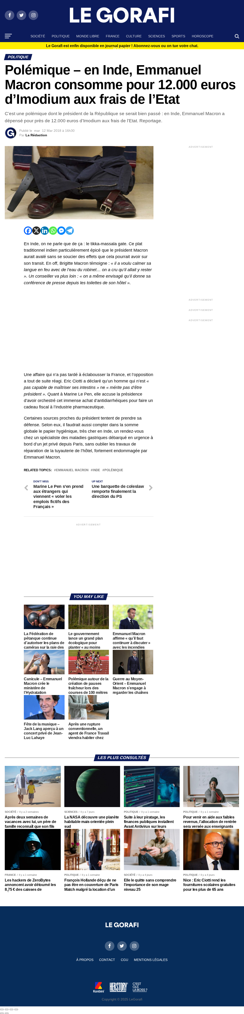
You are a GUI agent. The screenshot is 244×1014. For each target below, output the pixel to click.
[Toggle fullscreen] (11, 1009)
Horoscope (202, 36)
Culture (134, 36)
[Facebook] (28, 230)
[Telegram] (70, 230)
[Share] (7, 1009)
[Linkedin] (45, 230)
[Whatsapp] (53, 230)
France (112, 36)
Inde (96, 470)
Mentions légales (151, 960)
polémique (113, 470)
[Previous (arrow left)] (2, 1013)
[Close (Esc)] (2, 1009)
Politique (61, 36)
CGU (124, 960)
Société (37, 36)
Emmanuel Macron (72, 470)
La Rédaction (36, 135)
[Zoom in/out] (16, 1009)
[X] (36, 230)
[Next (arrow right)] (7, 1013)
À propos (84, 960)
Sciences (156, 36)
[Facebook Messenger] (61, 230)
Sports (178, 36)
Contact (107, 960)
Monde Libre (87, 36)
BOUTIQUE (122, 49)
